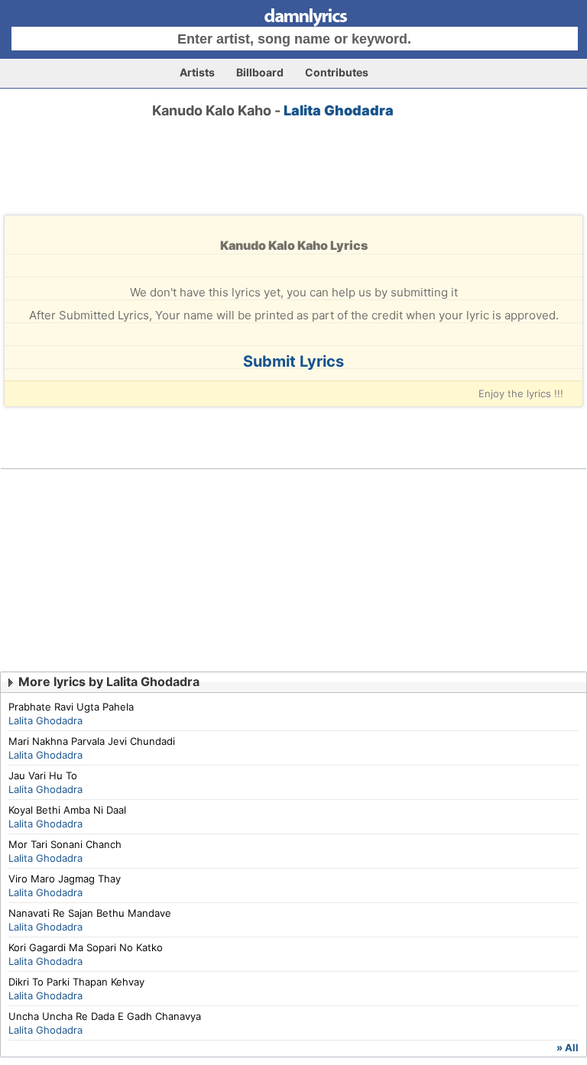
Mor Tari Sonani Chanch (65, 844)
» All (567, 1047)
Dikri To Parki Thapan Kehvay (76, 982)
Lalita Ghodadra (339, 110)
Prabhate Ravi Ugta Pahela (71, 707)
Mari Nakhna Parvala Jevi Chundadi (91, 741)
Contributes (336, 72)
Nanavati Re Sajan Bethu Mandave (89, 913)
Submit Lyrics (293, 361)
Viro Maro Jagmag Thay (64, 878)
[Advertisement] (293, 180)
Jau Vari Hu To (42, 775)
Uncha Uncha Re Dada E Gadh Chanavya (104, 1016)
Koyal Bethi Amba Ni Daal (67, 810)
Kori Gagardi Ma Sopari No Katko (85, 947)
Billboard (260, 72)
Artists (197, 72)
